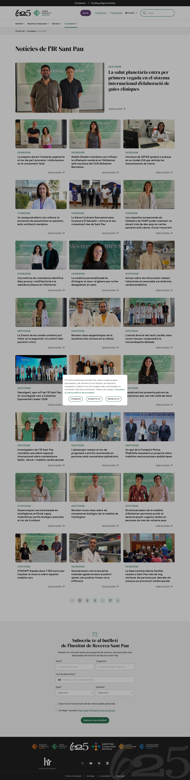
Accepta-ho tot (94, 399)
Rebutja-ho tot (113, 399)
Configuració (76, 399)
